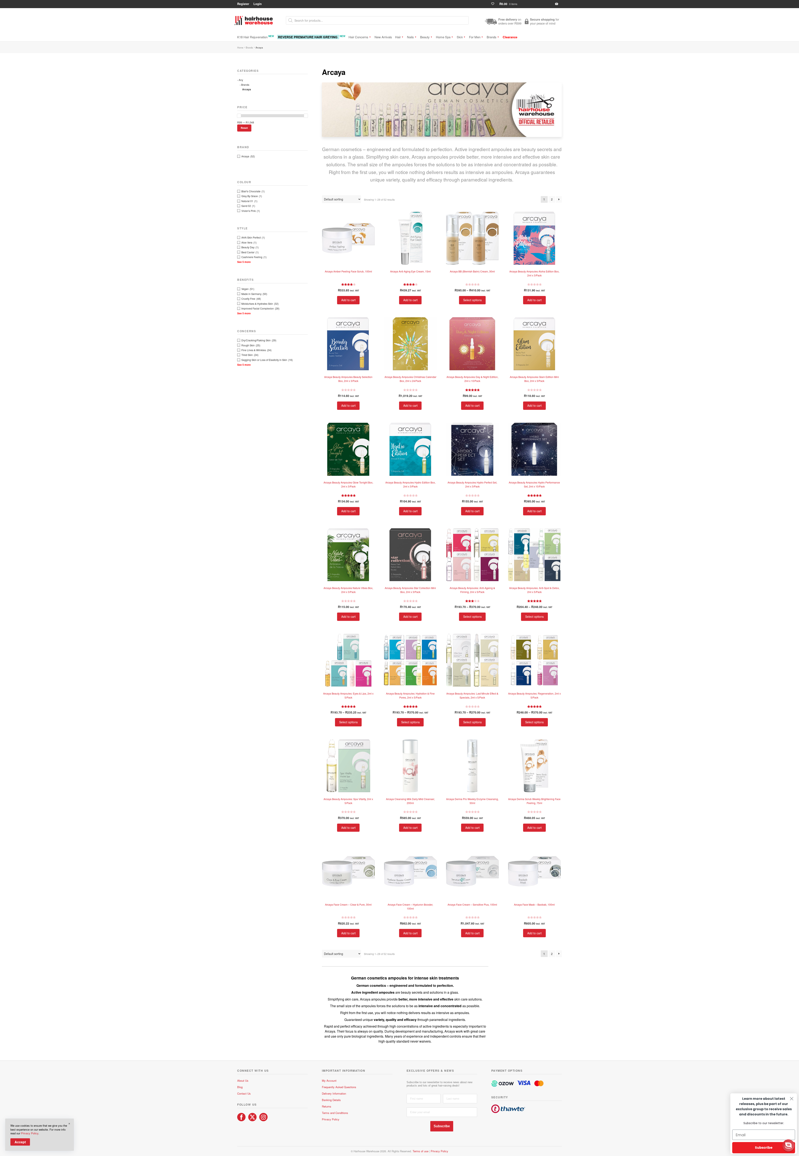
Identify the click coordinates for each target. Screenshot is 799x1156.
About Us (242, 1081)
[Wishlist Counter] (494, 3)
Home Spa (443, 37)
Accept (20, 1142)
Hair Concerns (358, 37)
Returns (326, 1106)
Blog (240, 1087)
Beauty (425, 37)
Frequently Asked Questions (339, 1087)
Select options (472, 300)
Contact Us (244, 1093)
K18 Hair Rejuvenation (255, 36)
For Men (474, 37)
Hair (398, 37)
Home (240, 47)
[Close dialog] (791, 1098)
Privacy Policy (330, 1119)
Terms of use (420, 1151)
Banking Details (331, 1100)
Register (243, 4)
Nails (410, 37)
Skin (460, 37)
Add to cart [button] (348, 300)
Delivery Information (334, 1093)
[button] (788, 1145)
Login (257, 4)
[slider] (239, 116)
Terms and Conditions (335, 1113)
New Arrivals (383, 37)
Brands (491, 37)
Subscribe (442, 1126)
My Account (329, 1081)
